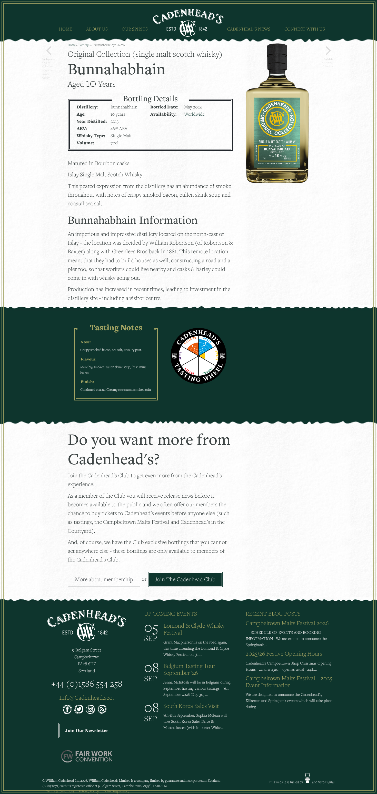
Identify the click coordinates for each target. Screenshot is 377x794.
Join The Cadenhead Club (185, 579)
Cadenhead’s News (248, 29)
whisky (307, 778)
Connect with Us (304, 29)
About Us (97, 29)
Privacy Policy (89, 791)
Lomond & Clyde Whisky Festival (193, 629)
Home (65, 29)
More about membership (104, 579)
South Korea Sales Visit (191, 705)
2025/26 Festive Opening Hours (284, 653)
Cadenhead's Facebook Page (67, 709)
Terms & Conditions (60, 791)
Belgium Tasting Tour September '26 (189, 669)
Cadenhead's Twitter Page (78, 709)
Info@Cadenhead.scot (86, 697)
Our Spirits (135, 29)
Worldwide (194, 114)
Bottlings (84, 45)
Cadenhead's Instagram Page (90, 709)
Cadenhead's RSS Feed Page (101, 709)
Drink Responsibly (116, 791)
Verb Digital (326, 782)
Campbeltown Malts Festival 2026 (287, 623)
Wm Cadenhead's (188, 23)
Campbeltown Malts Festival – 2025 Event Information (289, 681)
